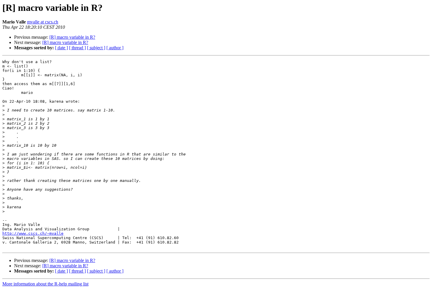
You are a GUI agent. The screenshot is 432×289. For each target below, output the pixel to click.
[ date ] (61, 47)
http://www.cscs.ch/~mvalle (32, 233)
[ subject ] (96, 47)
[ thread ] (77, 47)
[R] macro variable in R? (72, 37)
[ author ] (114, 47)
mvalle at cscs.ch (42, 21)
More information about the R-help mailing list (45, 283)
